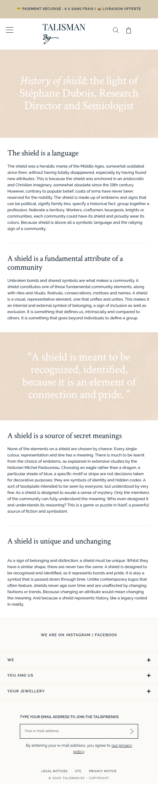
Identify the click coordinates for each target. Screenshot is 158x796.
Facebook (106, 635)
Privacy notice (102, 771)
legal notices (55, 771)
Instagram (78, 635)
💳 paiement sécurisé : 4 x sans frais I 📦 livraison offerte (79, 9)
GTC (78, 771)
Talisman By (74, 778)
